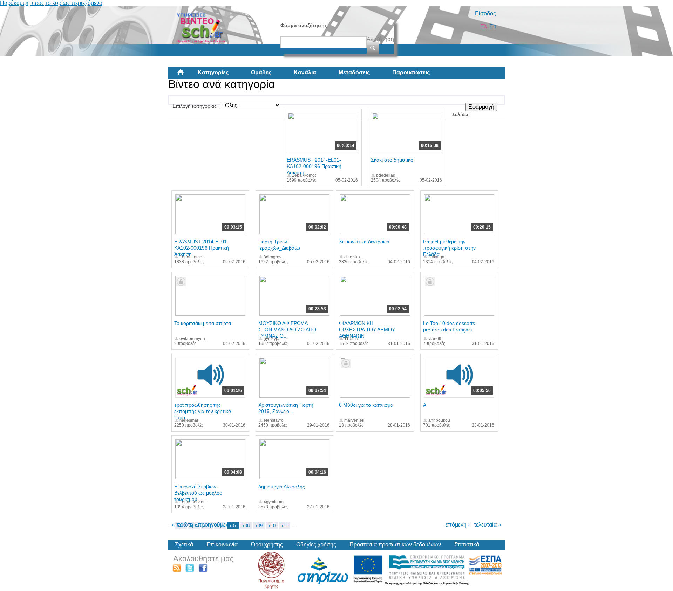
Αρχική (186, 75)
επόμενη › (458, 525)
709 (259, 525)
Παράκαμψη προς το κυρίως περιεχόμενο (51, 3)
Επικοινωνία (222, 545)
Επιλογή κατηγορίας (194, 106)
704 (194, 525)
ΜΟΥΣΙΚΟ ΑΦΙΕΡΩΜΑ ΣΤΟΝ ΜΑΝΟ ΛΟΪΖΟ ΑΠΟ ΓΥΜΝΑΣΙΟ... (287, 329)
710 (272, 525)
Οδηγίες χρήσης (316, 545)
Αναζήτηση (380, 39)
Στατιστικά (466, 545)
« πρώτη (182, 525)
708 (246, 525)
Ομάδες (261, 72)
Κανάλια (305, 72)
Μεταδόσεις (354, 72)
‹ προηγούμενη (213, 525)
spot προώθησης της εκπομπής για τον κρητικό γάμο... (202, 411)
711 (284, 525)
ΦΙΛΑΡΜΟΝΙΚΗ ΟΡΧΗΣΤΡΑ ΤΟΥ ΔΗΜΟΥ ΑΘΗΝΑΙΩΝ (367, 329)
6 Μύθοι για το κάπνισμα (366, 405)
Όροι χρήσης (267, 545)
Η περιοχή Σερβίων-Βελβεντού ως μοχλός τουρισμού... (198, 493)
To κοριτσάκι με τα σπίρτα (202, 323)
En (492, 26)
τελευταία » (487, 525)
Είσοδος (485, 13)
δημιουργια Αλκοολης (281, 486)
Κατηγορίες (213, 72)
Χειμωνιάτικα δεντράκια (364, 241)
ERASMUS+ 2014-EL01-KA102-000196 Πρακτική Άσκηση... (314, 166)
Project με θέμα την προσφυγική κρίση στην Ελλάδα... (449, 248)
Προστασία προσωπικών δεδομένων (395, 545)
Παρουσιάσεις (411, 72)
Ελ (483, 26)
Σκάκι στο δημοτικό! (393, 160)
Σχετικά (184, 545)
